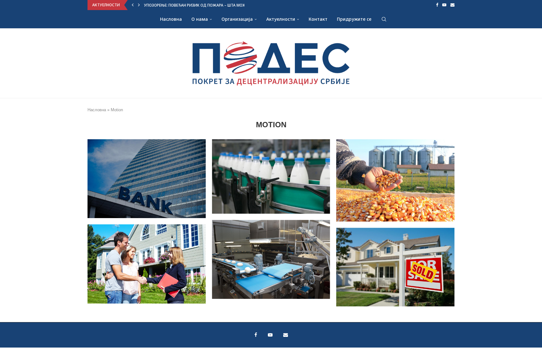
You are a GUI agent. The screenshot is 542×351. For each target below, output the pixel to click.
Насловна (171, 19)
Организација (237, 19)
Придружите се (354, 19)
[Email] (452, 5)
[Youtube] (444, 5)
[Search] (384, 19)
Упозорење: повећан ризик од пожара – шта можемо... (200, 5)
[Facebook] (437, 5)
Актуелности (280, 19)
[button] (132, 5)
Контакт (318, 19)
